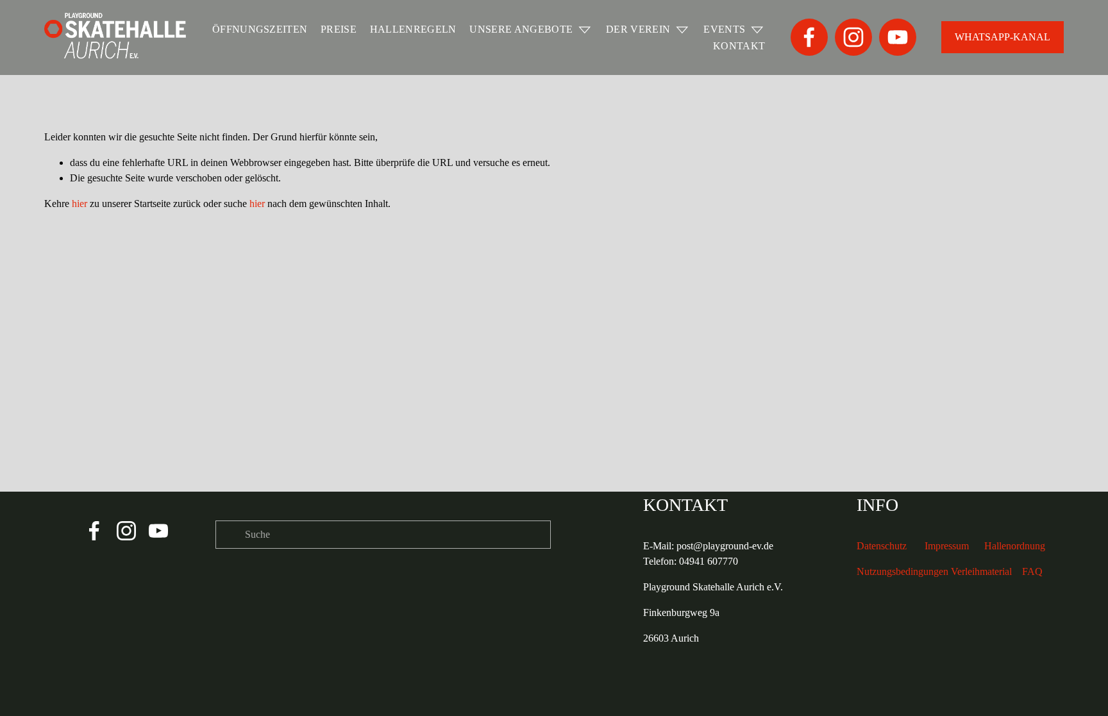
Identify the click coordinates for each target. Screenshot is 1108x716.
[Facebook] (809, 37)
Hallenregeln (413, 29)
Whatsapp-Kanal (1002, 36)
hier (79, 203)
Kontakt (739, 45)
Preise (339, 29)
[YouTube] (897, 37)
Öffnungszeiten (259, 29)
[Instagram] (853, 37)
